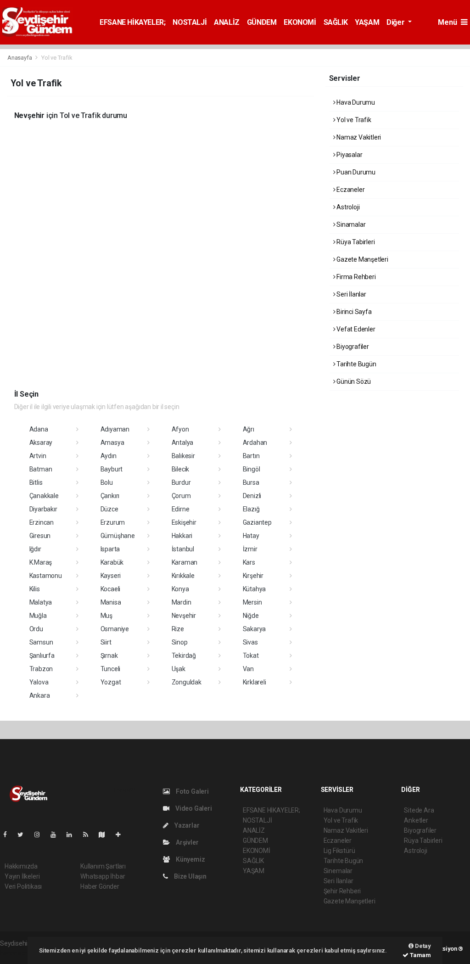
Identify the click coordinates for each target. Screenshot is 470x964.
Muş (106, 615)
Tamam (419, 955)
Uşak (178, 669)
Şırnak (109, 655)
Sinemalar (338, 870)
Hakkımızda (21, 866)
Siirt (106, 642)
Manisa (111, 602)
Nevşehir (184, 615)
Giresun (40, 535)
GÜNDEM (262, 22)
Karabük (112, 562)
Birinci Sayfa (353, 311)
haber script (17, 953)
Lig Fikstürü (339, 850)
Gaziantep (257, 522)
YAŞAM (367, 22)
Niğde (251, 615)
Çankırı (110, 495)
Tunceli (111, 669)
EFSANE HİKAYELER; (132, 22)
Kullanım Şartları (103, 866)
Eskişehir (184, 522)
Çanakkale (44, 495)
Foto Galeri (191, 791)
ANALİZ (227, 22)
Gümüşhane (118, 535)
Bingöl (251, 469)
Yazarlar (186, 825)
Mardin (181, 602)
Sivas (250, 642)
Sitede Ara (419, 810)
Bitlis (36, 482)
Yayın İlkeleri (22, 876)
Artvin (37, 456)
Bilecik (181, 469)
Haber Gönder (99, 886)
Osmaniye (115, 629)
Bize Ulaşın (190, 876)
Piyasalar (348, 154)
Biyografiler (352, 346)
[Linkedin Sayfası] (73, 834)
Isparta (110, 549)
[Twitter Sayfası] (24, 834)
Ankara (39, 695)
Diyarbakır (43, 509)
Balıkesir (183, 456)
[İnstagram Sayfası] (40, 834)
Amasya (112, 442)
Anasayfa (20, 57)
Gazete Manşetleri (361, 259)
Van (248, 669)
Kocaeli (111, 589)
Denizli (252, 495)
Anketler (416, 820)
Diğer (396, 22)
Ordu (36, 629)
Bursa (251, 482)
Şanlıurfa (42, 655)
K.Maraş (40, 562)
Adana (38, 429)
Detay (422, 945)
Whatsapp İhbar (102, 876)
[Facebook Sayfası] (8, 834)
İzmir (250, 549)
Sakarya (254, 629)
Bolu (107, 482)
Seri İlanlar (350, 294)
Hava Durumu (355, 102)
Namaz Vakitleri (358, 137)
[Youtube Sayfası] (56, 834)
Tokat (251, 655)
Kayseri (111, 575)
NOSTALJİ (190, 22)
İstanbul (183, 549)
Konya (180, 589)
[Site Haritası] (105, 834)
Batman (40, 469)
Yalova (39, 682)
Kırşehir (253, 575)
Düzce (109, 509)
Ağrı (248, 429)
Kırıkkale (183, 575)
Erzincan (41, 522)
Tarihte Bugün (355, 364)
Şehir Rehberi (342, 891)
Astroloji (347, 207)
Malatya (40, 602)
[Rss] (89, 834)
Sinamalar (350, 224)
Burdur (181, 482)
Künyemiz (189, 859)
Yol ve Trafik (353, 119)
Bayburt (112, 469)
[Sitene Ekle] (122, 834)
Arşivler (186, 842)
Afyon (180, 429)
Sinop (180, 642)
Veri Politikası (23, 886)
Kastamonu (45, 575)
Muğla (38, 615)
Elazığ (251, 509)
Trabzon (41, 669)
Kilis (34, 589)
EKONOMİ (300, 22)
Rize (178, 629)
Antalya (183, 442)
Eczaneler (349, 189)
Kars (249, 562)
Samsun (41, 642)
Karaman (185, 562)
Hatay (251, 535)
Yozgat (111, 682)
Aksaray (41, 442)
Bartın (251, 456)
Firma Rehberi (355, 276)
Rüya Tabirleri (355, 242)
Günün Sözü (353, 381)
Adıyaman (115, 429)
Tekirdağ (184, 655)
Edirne (181, 509)
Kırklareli (254, 682)
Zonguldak (186, 682)
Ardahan (255, 442)
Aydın (109, 456)
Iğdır (35, 549)
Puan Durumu (355, 172)
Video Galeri (193, 808)
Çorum (181, 495)
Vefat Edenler (355, 329)
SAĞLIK (336, 22)
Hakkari (182, 535)
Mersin (252, 602)
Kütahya (254, 589)
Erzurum (113, 522)
